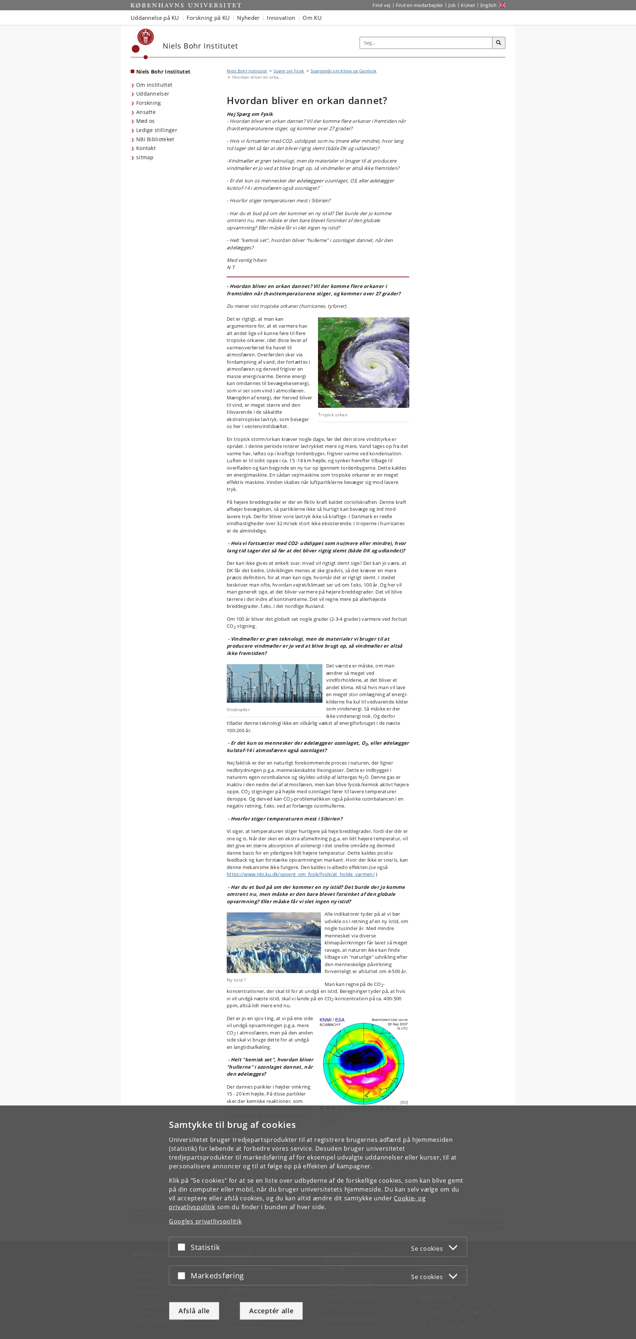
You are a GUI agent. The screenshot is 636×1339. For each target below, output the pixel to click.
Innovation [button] (281, 17)
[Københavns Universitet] (143, 44)
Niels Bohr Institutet (163, 71)
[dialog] (318, 1222)
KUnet (468, 5)
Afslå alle (194, 1310)
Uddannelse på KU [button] (155, 17)
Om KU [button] (312, 17)
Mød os (145, 120)
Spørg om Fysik (288, 71)
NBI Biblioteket (155, 139)
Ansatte (146, 111)
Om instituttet (154, 84)
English (488, 5)
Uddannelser (152, 93)
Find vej (381, 5)
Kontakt (146, 148)
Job (452, 5)
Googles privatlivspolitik (205, 1221)
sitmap (145, 157)
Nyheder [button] (248, 17)
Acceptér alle (271, 1310)
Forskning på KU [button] (208, 17)
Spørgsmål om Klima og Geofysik (344, 71)
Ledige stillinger (156, 130)
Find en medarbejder (420, 5)
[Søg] (498, 43)
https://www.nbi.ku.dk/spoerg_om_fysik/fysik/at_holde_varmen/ (301, 874)
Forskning (148, 102)
